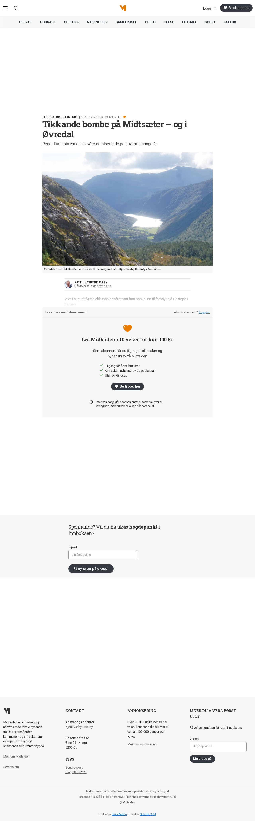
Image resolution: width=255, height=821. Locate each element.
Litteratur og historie (60, 117)
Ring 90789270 (76, 772)
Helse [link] (169, 22)
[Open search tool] (16, 8)
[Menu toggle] (5, 8)
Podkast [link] (48, 22)
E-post (72, 547)
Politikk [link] (71, 22)
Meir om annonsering (142, 744)
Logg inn (204, 312)
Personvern (11, 767)
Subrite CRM (148, 814)
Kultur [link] (230, 22)
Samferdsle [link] (126, 22)
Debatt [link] (25, 22)
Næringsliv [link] (97, 22)
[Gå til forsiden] (122, 8)
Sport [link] (210, 22)
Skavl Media (119, 814)
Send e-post (74, 767)
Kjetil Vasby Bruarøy (79, 727)
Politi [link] (150, 22)
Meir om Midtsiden (16, 756)
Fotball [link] (189, 22)
